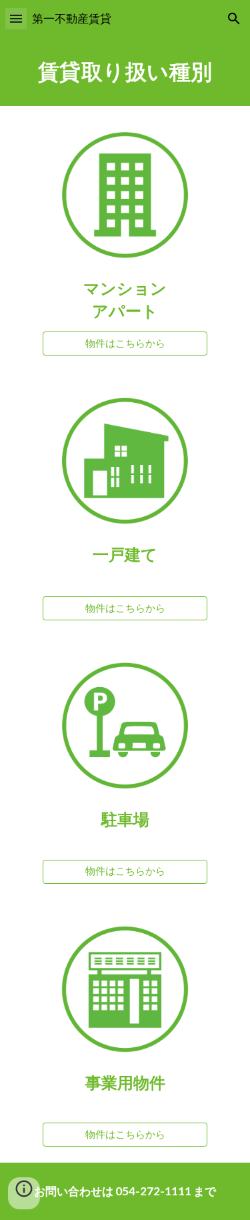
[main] (125, 71)
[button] (16, 18)
